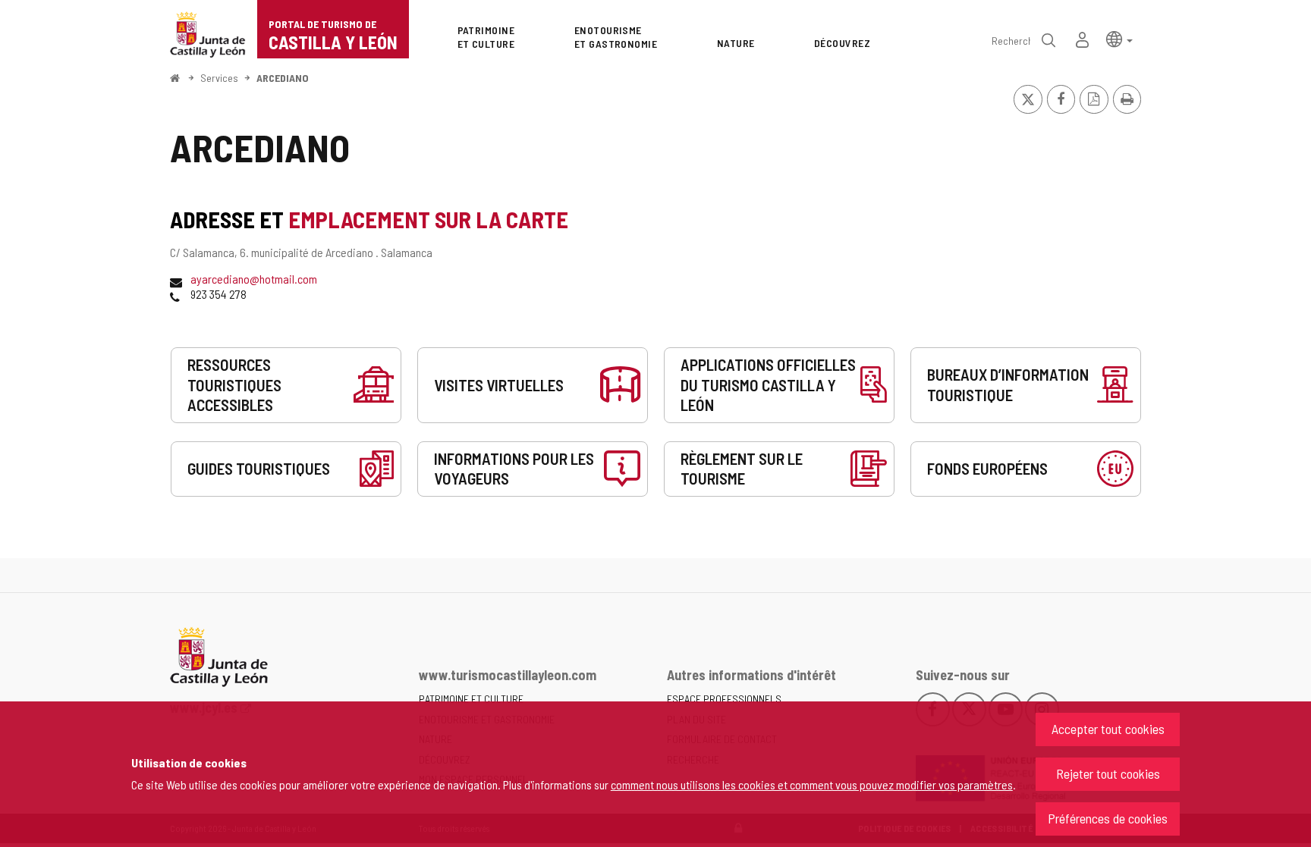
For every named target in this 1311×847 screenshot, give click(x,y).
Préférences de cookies (1108, 818)
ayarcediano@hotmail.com (253, 278)
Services (219, 77)
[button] (1119, 38)
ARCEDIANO (282, 77)
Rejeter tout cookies (1108, 773)
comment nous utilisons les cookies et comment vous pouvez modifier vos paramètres (812, 784)
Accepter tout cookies (1108, 728)
